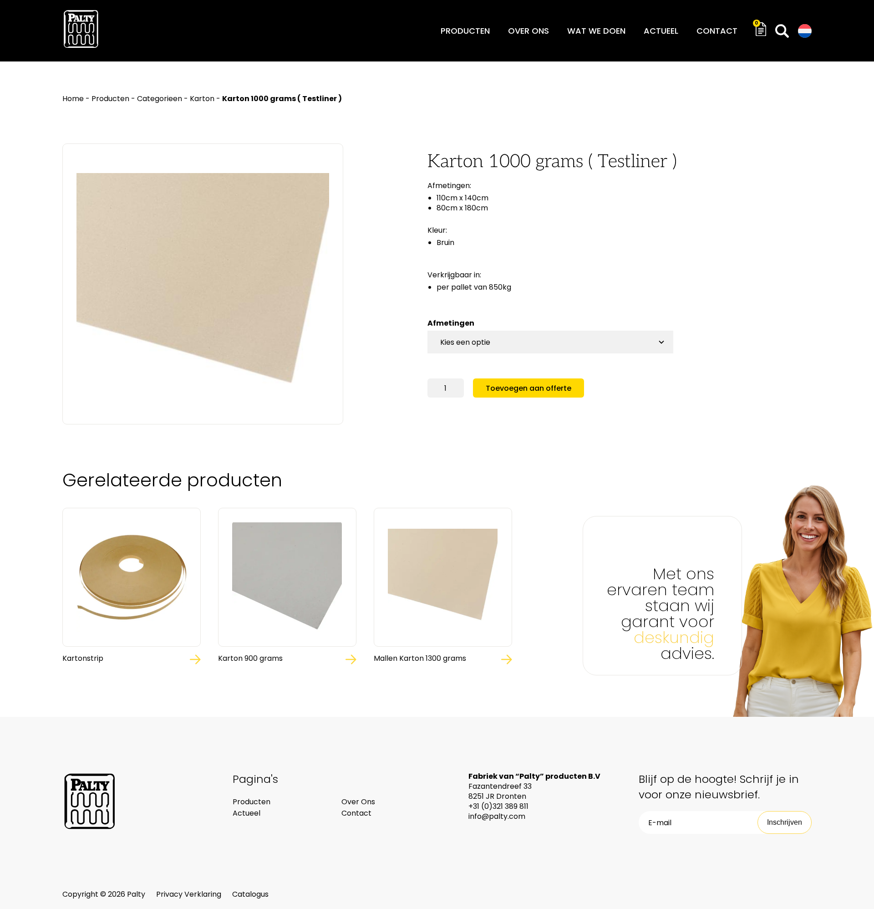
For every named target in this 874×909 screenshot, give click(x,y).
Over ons (528, 30)
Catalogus (250, 894)
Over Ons (358, 802)
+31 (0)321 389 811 (498, 806)
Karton (202, 98)
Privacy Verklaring (189, 894)
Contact (716, 30)
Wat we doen (596, 30)
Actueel (661, 30)
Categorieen (159, 98)
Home (73, 98)
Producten (465, 30)
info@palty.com (496, 816)
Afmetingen (450, 323)
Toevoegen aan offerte (528, 388)
